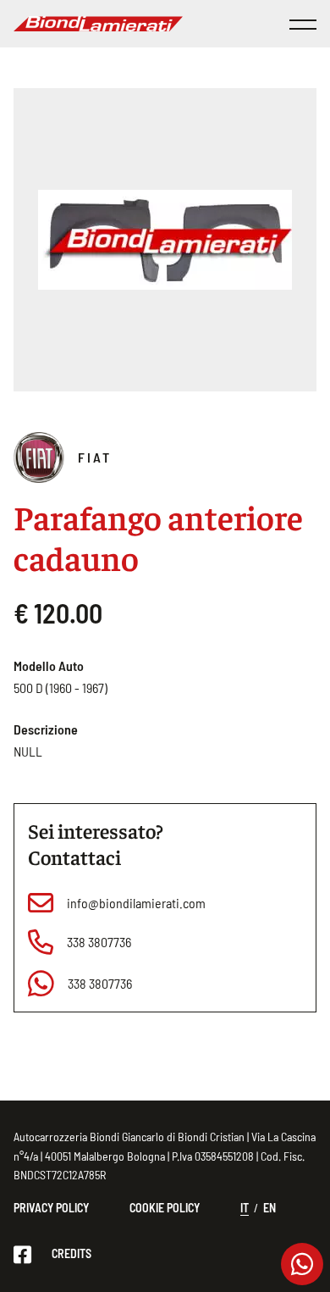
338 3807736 (99, 942)
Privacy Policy (51, 1208)
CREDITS (71, 1253)
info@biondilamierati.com (136, 903)
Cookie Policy (164, 1208)
